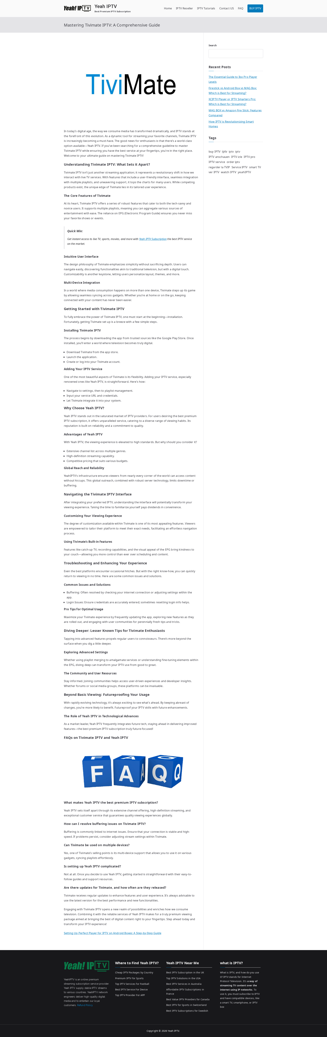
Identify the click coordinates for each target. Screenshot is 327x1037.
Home (168, 8)
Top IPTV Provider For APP (130, 995)
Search (213, 45)
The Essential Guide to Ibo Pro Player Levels (233, 79)
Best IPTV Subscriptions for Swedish (187, 1010)
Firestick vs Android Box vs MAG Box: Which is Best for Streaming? (233, 90)
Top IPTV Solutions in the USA (183, 978)
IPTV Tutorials (206, 8)
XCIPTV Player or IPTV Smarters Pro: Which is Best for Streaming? (232, 101)
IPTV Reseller (184, 8)
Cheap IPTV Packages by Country (134, 972)
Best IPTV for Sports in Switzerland (186, 1005)
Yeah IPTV (106, 6)
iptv (224, 151)
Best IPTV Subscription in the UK (185, 972)
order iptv (233, 162)
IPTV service (217, 162)
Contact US (226, 8)
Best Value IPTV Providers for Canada (187, 999)
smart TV (255, 167)
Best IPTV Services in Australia (183, 983)
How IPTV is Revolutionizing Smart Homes (231, 124)
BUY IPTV (255, 8)
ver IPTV (214, 172)
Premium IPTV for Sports (129, 978)
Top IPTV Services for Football (132, 983)
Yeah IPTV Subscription (153, 239)
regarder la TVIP (219, 167)
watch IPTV (228, 172)
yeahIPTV (244, 172)
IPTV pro (249, 157)
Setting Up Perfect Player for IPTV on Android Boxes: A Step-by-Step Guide (112, 933)
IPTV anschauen (219, 157)
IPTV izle (236, 157)
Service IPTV (240, 167)
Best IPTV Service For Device (131, 989)
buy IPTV (214, 151)
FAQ (240, 8)
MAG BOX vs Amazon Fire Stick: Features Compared (235, 113)
